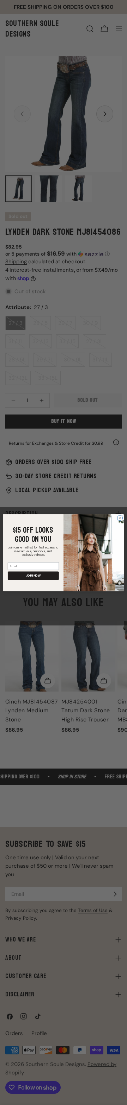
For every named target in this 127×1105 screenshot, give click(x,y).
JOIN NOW (33, 575)
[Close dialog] (119, 517)
